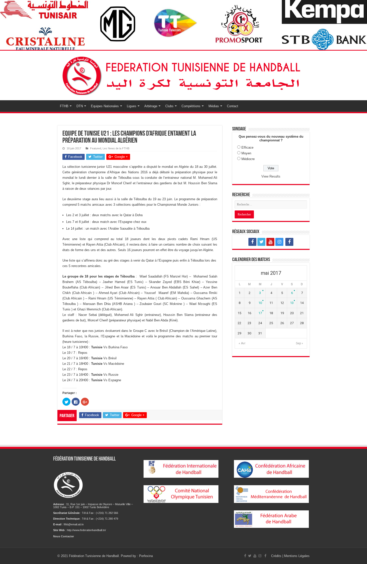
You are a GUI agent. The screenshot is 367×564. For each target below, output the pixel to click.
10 (260, 303)
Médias (213, 106)
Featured (95, 148)
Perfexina (146, 556)
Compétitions (191, 106)
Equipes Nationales (105, 106)
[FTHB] (183, 75)
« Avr (242, 343)
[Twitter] (261, 242)
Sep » (299, 343)
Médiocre (248, 159)
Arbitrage (150, 106)
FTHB (64, 106)
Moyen (246, 153)
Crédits (276, 556)
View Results (270, 176)
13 (292, 303)
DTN (79, 106)
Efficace (247, 147)
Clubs (169, 106)
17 (260, 313)
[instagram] (279, 242)
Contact (232, 106)
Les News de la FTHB (116, 148)
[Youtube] (270, 242)
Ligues (131, 106)
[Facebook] (252, 242)
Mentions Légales (297, 556)
